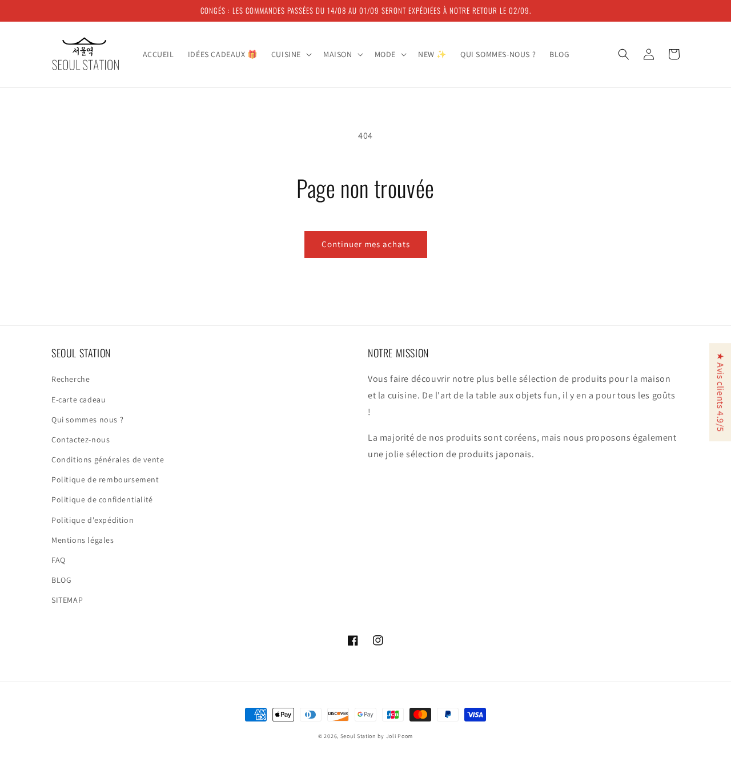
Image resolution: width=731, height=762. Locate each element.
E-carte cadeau (78, 399)
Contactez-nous (80, 439)
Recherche (70, 379)
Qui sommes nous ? (87, 419)
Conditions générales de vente (107, 459)
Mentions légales (82, 540)
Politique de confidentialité (102, 499)
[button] (290, 54)
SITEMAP (67, 600)
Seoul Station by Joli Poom (376, 736)
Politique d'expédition (92, 520)
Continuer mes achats (366, 244)
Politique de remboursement (105, 479)
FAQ (58, 560)
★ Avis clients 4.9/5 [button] (720, 392)
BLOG (61, 580)
